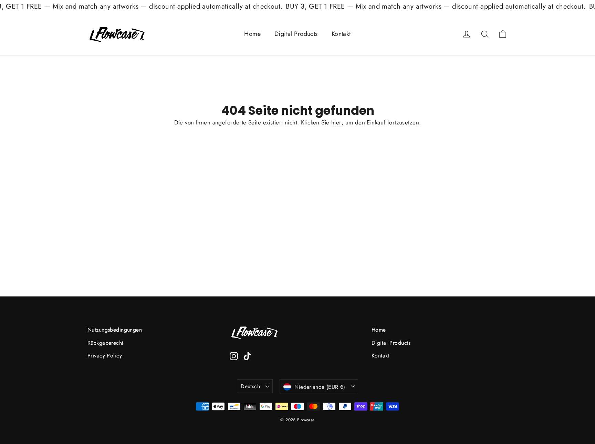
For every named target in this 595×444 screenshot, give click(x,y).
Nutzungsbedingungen (114, 330)
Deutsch (250, 386)
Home (252, 33)
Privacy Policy (104, 356)
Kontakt (341, 33)
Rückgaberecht (105, 343)
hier (336, 122)
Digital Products (296, 33)
